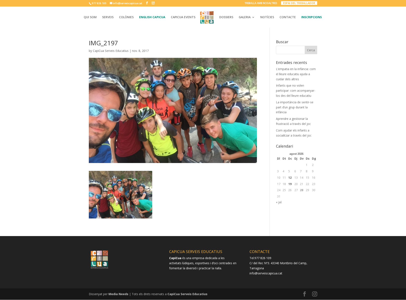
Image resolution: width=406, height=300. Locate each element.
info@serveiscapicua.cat (266, 273)
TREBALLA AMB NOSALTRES (260, 3)
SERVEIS (108, 17)
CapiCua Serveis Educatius (111, 51)
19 (290, 184)
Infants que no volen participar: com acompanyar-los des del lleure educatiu (295, 90)
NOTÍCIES (267, 17)
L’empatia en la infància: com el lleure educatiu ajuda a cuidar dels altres (296, 74)
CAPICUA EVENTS (183, 17)
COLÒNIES (126, 17)
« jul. (279, 202)
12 (290, 178)
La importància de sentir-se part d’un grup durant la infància (294, 107)
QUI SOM (90, 17)
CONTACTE (288, 17)
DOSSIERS (226, 17)
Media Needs (118, 294)
